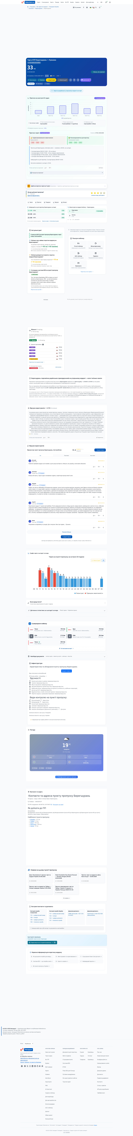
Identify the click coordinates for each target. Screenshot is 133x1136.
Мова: (21, 1043)
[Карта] (74, 80)
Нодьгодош (33, 824)
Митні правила (67, 1056)
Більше (65, 202)
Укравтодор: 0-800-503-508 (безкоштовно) (95, 914)
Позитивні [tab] (66, 455)
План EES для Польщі (69, 1070)
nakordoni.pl (24, 1060)
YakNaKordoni (101, 1093)
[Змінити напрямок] (93, 7)
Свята (62, 2)
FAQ (46, 1085)
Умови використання (103, 1056)
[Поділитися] (78, 80)
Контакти (99, 1082)
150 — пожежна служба (36, 922)
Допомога (100, 1074)
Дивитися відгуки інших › (34, 195)
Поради (57, 2)
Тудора (82, 1056)
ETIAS (64, 1067)
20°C (53, 76)
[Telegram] (21, 1066)
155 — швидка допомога (36, 919)
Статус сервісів (101, 1085)
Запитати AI (86, 80)
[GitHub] (37, 1066)
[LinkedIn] (32, 1066)
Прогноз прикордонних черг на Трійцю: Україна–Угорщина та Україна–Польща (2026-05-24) (64, 888)
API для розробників (103, 1089)
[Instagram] (30, 1066)
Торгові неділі (67, 1082)
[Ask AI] (106, 2)
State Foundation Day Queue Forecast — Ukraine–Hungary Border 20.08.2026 (66, 876)
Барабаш (32, 819)
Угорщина (32, 6)
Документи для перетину (70, 1052)
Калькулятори (49, 1119)
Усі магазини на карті (66, 648)
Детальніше (58, 367)
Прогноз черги (45, 221)
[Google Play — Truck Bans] (42, 1066)
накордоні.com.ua (33, 1058)
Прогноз (39, 202)
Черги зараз (48, 1056)
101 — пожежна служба (55, 920)
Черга (31, 202)
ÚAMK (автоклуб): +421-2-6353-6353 (75, 914)
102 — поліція (53, 916)
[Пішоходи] (83, 7)
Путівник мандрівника (69, 1074)
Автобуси (48, 1078)
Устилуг (90, 1056)
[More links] (97, 2)
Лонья (32, 822)
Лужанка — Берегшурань (35, 8)
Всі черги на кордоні (42, 6)
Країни (72, 2)
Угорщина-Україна (54, 6)
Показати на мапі (58, 804)
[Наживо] (99, 7)
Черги (38, 2)
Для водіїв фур (90, 2)
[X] (27, 1066)
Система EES (66, 1063)
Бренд (99, 1067)
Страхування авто (68, 1059)
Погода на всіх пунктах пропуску (67, 776)
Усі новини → (66, 898)
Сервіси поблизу (50, 1093)
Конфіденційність (102, 1059)
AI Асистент (48, 1089)
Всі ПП (67, 2)
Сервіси (77, 2)
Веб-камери (48, 1067)
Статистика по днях (54, 221)
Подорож (48, 202)
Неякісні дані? (63, 80)
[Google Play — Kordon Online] (40, 1066)
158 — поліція (34, 917)
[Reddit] (35, 1066)
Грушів (82, 1052)
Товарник (82, 1059)
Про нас (99, 1052)
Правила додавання (102, 1078)
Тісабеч (32, 821)
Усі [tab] (40, 455)
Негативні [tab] (92, 455)
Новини (47, 1074)
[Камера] (70, 80)
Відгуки (57, 202)
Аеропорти (48, 1082)
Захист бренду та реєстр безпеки (30, 1062)
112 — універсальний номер (37, 915)
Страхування (45, 2)
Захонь (32, 826)
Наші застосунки (50, 1052)
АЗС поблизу (49, 1107)
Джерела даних (101, 1070)
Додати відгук (66, 671)
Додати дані (51, 80)
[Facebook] (25, 1066)
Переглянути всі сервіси (86, 271)
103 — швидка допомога (55, 918)
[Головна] (27, 7)
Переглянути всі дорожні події (36, 362)
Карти (51, 2)
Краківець (91, 1052)
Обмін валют (48, 1115)
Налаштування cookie (103, 1063)
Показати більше (66, 532)
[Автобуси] (87, 7)
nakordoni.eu (24, 1058)
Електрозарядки (49, 1104)
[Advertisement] (66, 21)
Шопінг (83, 2)
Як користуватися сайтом (70, 1078)
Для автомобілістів (50, 1100)
